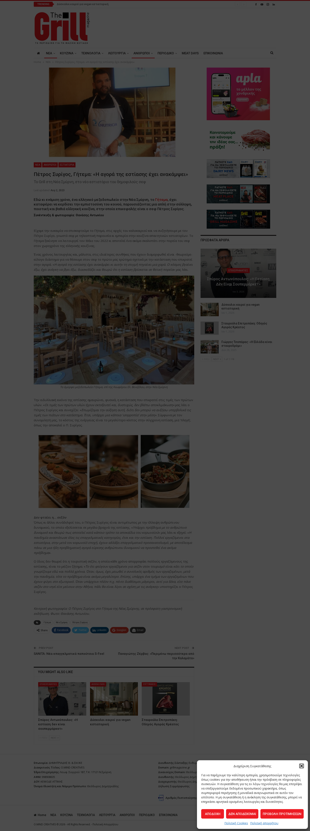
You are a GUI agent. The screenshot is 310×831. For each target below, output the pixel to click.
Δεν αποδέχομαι (242, 814)
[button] (301, 766)
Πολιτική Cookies (236, 823)
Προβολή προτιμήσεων (282, 814)
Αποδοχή (212, 814)
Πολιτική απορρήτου (264, 823)
